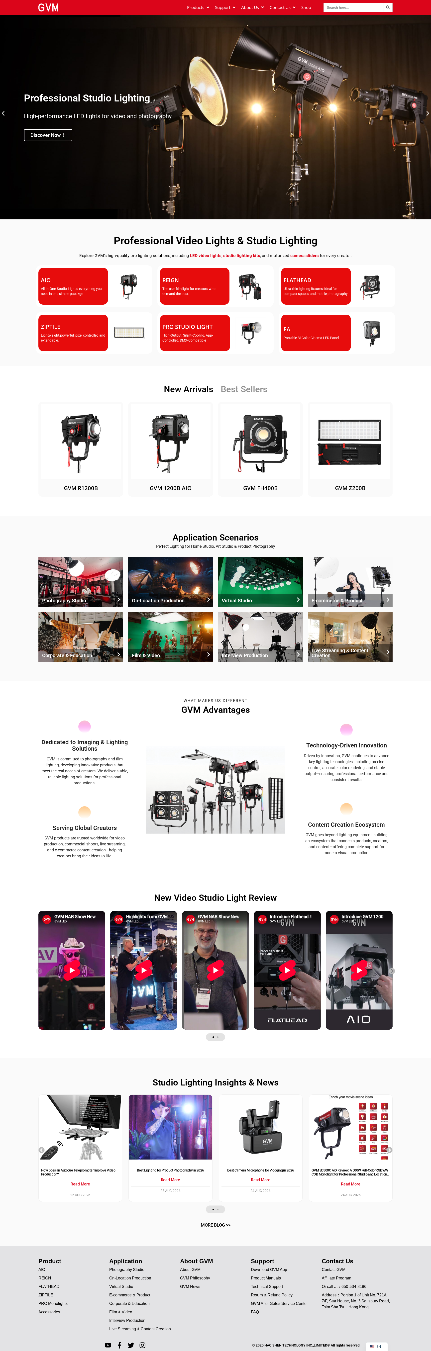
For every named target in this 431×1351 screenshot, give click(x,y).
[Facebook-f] (119, 1345)
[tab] (188, 390)
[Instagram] (142, 1345)
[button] (3, 113)
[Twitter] (131, 1345)
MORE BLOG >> (215, 1225)
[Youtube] (108, 1345)
